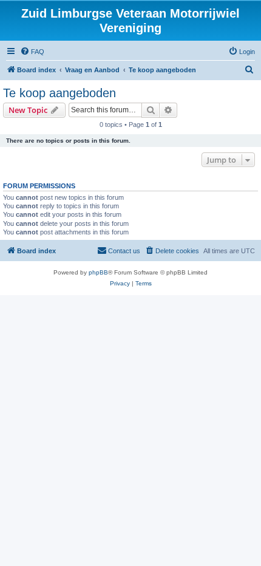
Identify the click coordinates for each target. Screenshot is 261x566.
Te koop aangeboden (59, 93)
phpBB (98, 272)
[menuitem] (32, 51)
